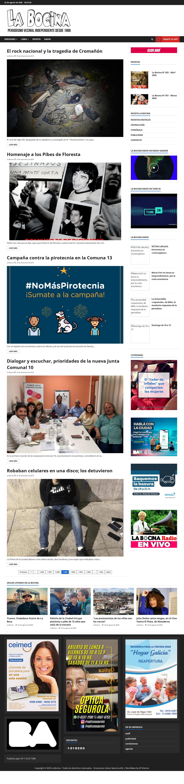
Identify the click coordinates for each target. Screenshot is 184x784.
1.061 (80, 572)
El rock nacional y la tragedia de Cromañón (55, 51)
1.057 (49, 572)
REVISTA (37, 39)
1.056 (42, 572)
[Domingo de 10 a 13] (140, 333)
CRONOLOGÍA (138, 125)
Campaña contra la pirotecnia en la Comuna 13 (59, 258)
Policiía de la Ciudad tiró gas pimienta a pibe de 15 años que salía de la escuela (67, 621)
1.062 (88, 572)
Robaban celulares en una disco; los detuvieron (60, 471)
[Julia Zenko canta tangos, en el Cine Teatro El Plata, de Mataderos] (156, 601)
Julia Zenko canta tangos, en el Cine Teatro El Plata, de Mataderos (156, 620)
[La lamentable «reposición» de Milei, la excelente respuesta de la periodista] (140, 307)
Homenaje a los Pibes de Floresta (43, 154)
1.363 (101, 572)
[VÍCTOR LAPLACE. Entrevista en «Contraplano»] (140, 254)
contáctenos (131, 743)
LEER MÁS (14, 145)
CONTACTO (136, 140)
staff (127, 733)
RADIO (47, 39)
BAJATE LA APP (170, 39)
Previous (23, 572)
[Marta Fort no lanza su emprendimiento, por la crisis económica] (140, 281)
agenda (129, 748)
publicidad (130, 738)
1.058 (57, 572)
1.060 (73, 572)
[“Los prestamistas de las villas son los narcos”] (113, 601)
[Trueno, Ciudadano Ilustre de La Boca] (27, 601)
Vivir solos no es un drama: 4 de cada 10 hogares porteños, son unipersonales (154, 385)
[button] (139, 407)
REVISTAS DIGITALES (141, 119)
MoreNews (131, 768)
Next (108, 572)
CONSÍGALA (136, 130)
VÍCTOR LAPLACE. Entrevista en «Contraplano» (160, 249)
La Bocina (10, 56)
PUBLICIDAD (137, 135)
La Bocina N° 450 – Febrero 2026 (161, 94)
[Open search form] (152, 39)
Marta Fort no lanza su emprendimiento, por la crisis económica (163, 275)
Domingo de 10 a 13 (161, 325)
